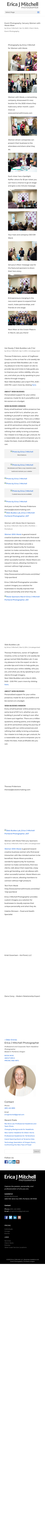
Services (7, 1063)
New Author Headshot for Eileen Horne (19, 955)
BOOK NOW (9, 878)
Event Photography (11, 31)
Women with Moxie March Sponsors (19, 523)
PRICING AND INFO (11, 883)
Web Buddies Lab (12, 615)
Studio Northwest (11, 1018)
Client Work (33, 28)
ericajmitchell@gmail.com (14, 937)
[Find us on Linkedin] (14, 983)
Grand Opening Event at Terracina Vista (19, 961)
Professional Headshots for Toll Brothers (19, 958)
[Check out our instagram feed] (17, 983)
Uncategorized (34, 351)
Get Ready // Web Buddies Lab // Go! (19, 348)
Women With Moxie (12, 534)
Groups (7, 1053)
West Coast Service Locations (15, 1069)
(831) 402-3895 (9, 930)
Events (7, 1055)
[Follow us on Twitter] (10, 983)
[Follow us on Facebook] (6, 983)
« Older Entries (10, 862)
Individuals (8, 1051)
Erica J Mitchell (12, 28)
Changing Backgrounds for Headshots (19, 951)
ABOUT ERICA (9, 880)
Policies (7, 1067)
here (34, 385)
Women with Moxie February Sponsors (20, 752)
